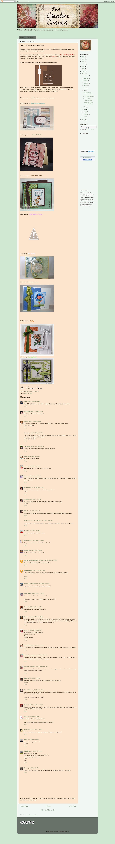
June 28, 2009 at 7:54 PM (34, 499)
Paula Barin (27, 411)
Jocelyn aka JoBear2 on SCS (31, 521)
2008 (83, 119)
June (85, 90)
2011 (83, 69)
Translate (91, 129)
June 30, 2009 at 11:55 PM (42, 583)
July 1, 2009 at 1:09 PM (37, 617)
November (86, 78)
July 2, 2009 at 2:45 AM (38, 645)
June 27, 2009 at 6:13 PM (37, 411)
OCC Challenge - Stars (88, 96)
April (85, 109)
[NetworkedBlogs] (87, 157)
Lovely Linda (27, 617)
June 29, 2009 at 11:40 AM (45, 520)
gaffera (56, 831)
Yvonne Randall (28, 570)
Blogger (67, 831)
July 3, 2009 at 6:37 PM (36, 751)
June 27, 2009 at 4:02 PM (34, 401)
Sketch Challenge (28, 393)
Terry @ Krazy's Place (30, 583)
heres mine (42, 718)
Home (22, 37)
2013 (83, 64)
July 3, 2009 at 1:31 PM (37, 705)
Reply (25, 406)
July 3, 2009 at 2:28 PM (33, 716)
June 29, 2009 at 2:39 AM (33, 511)
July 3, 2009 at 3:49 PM (36, 729)
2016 (83, 56)
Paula (25, 716)
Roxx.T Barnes (28, 645)
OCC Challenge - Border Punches (87, 99)
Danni (25, 456)
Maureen (26, 550)
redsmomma (27, 487)
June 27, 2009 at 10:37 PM (37, 446)
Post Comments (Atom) (32, 815)
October (86, 80)
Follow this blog (88, 159)
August (85, 85)
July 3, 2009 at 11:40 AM (34, 678)
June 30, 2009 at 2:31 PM (39, 570)
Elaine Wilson (27, 593)
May (85, 107)
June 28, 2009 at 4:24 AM (34, 456)
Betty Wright (27, 540)
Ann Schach (27, 446)
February (86, 114)
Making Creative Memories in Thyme (33, 560)
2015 (83, 59)
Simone (26, 499)
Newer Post (24, 806)
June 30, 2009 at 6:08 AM (37, 540)
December (86, 76)
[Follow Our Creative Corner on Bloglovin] (87, 152)
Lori (25, 768)
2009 (83, 73)
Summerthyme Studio (33, 282)
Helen (25, 739)
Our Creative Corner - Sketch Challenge (88, 103)
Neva (25, 466)
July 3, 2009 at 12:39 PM (38, 690)
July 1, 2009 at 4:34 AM (36, 607)
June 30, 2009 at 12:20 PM (50, 560)
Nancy (25, 476)
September (86, 83)
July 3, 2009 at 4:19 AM (41, 655)
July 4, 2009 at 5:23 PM (32, 768)
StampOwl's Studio (36, 176)
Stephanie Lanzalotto (29, 655)
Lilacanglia (27, 751)
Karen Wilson (27, 690)
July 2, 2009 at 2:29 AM (35, 630)
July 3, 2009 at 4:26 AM (41, 666)
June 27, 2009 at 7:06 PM (35, 421)
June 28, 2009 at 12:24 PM (33, 466)
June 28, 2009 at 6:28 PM (37, 487)
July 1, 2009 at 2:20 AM (38, 593)
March (85, 111)
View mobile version (48, 810)
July (85, 88)
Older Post (72, 806)
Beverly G (26, 630)
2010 (83, 71)
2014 (83, 61)
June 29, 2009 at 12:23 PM (33, 530)
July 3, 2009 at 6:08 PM (33, 739)
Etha (25, 511)
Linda (25, 401)
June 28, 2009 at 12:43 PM (34, 476)
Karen (25, 678)
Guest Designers (31, 37)
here (75, 647)
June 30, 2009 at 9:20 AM (35, 550)
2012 (83, 66)
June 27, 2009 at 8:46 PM (37, 433)
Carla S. (26, 421)
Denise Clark (27, 705)
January (86, 116)
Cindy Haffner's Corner (35, 214)
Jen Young (27, 730)
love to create (31, 253)
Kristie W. (27, 607)
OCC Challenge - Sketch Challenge (88, 93)
